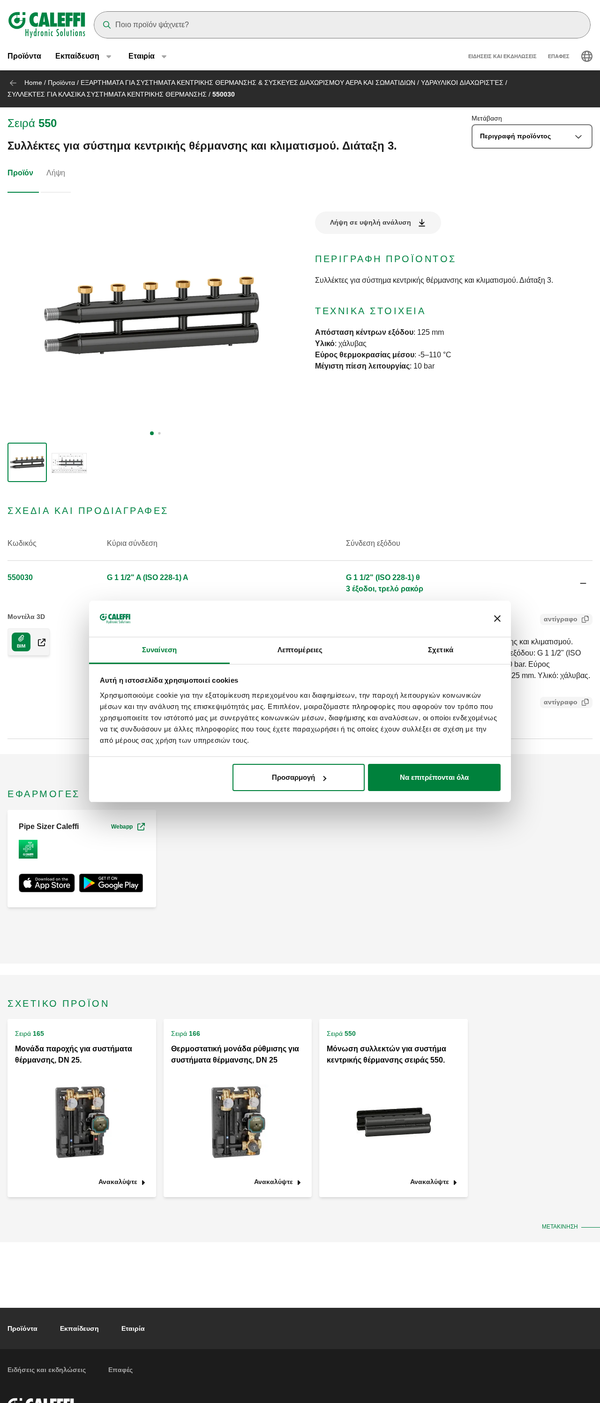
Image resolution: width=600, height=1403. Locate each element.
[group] (27, 462)
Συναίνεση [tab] (159, 650)
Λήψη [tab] (55, 173)
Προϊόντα (24, 56)
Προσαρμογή (293, 777)
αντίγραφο (561, 619)
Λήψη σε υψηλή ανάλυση (370, 222)
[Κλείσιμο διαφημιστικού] (497, 619)
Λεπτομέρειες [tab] (300, 650)
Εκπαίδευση (79, 1328)
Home (33, 82)
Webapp (122, 826)
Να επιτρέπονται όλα (434, 777)
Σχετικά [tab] (440, 650)
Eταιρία (133, 1328)
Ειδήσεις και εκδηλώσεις (502, 56)
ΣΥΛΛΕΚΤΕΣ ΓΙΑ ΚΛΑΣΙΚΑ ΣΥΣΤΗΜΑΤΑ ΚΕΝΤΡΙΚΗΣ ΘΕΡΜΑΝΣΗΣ (107, 94)
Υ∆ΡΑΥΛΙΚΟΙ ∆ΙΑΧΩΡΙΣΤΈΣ (462, 82)
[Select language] (586, 56)
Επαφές (559, 56)
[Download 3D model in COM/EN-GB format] (37, 642)
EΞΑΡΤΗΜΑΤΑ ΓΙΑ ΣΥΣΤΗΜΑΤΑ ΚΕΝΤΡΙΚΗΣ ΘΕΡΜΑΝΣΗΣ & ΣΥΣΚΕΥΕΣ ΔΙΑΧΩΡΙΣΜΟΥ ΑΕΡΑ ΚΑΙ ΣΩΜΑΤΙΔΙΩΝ (248, 82)
